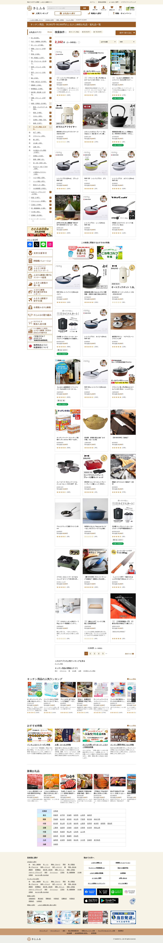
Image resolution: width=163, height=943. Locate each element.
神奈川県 (97, 819)
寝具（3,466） (37, 113)
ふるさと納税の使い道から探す (47, 905)
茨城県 (55, 819)
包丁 (56, 671)
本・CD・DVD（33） (40, 163)
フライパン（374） (39, 136)
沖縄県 (55, 844)
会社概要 (69, 933)
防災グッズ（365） (39, 185)
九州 (44, 840)
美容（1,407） (35, 197)
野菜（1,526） (35, 54)
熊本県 (76, 840)
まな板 (74, 671)
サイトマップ (44, 930)
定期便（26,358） (37, 215)
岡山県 (69, 832)
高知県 (76, 836)
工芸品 (62, 872)
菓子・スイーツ (57, 867)
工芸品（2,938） (36, 205)
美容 (46, 872)
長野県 (89, 823)
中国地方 (72, 898)
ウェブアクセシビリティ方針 (106, 930)
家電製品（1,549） (37, 89)
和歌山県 (97, 828)
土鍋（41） (36, 147)
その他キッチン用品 (89, 671)
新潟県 (55, 823)
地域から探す (31, 896)
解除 (50, 32)
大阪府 (76, 828)
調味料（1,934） (36, 85)
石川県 (69, 823)
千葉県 (82, 819)
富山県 (62, 823)
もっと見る (132, 679)
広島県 (76, 832)
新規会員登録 (102, 2)
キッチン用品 (59, 664)
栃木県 (62, 819)
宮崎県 (89, 840)
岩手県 (62, 815)
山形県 (82, 815)
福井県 (76, 823)
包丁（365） (37, 132)
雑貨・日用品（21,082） (39, 103)
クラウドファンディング (128, 2)
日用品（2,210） (38, 156)
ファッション (54, 872)
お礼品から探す (31, 862)
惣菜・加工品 (72, 867)
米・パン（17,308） (37, 45)
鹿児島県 (97, 840)
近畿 (44, 828)
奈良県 (89, 828)
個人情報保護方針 (73, 930)
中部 (44, 823)
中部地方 (56, 898)
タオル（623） (38, 116)
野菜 (64, 864)
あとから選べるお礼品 (42, 875)
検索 (84, 8)
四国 (44, 836)
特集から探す (31, 905)
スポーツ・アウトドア (35, 872)
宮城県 (69, 815)
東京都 (89, 819)
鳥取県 (55, 832)
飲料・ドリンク (45, 867)
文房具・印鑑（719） (40, 120)
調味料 (31, 870)
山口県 (82, 832)
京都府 (69, 828)
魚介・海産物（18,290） (39, 41)
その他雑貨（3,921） (40, 188)
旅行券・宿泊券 (47, 870)
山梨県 (82, 823)
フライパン (63, 671)
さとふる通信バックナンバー (96, 883)
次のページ (128, 653)
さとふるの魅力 (123, 883)
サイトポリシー (55, 930)
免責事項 (120, 930)
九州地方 (39, 901)
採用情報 (93, 933)
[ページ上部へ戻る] (155, 928)
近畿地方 (64, 898)
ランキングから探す (33, 879)
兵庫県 (82, 828)
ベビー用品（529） (39, 178)
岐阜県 (96, 823)
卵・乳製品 (71, 864)
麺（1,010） (35, 78)
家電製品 (38, 870)
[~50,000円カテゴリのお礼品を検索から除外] (94, 31)
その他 (79, 872)
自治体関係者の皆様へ (81, 933)
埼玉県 (76, 819)
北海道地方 (32, 898)
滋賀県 (62, 828)
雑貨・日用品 (71, 870)
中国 (44, 832)
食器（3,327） (37, 123)
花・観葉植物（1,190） (38, 208)
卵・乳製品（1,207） (38, 58)
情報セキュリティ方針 (88, 930)
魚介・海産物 (37, 864)
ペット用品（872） (39, 181)
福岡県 (55, 840)
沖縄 (44, 844)
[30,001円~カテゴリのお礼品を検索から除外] (83, 31)
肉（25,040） (35, 38)
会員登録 (123, 873)
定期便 (31, 875)
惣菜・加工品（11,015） (39, 82)
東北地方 (40, 898)
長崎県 (69, 840)
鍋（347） (36, 139)
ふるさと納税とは (96, 862)
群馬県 (69, 819)
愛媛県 (69, 836)
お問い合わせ (123, 878)
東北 (44, 815)
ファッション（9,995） (38, 201)
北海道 (44, 811)
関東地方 (48, 898)
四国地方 (31, 901)
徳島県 (55, 836)
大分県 (82, 840)
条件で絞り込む (126, 33)
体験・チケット (59, 870)
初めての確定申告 (123, 868)
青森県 (55, 815)
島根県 (62, 832)
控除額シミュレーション (123, 862)
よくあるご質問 (113, 2)
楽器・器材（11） (39, 159)
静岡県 (103, 823)
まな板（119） (38, 143)
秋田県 (76, 815)
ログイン (92, 2)
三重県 (55, 828)
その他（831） (36, 212)
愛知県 (109, 823)
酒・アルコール (33, 867)
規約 (64, 930)
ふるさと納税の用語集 (96, 873)
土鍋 (79, 671)
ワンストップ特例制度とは (97, 868)
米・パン (45, 864)
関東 (44, 819)
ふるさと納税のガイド (95, 8)
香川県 (62, 836)
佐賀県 (62, 840)
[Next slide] (133, 697)
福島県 (89, 815)
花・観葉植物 (71, 872)
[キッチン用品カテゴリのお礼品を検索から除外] (70, 31)
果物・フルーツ (55, 864)
